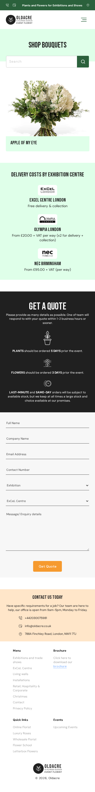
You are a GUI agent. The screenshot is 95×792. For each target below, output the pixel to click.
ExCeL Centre (22, 668)
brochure (60, 666)
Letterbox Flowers (25, 751)
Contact (18, 702)
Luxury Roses (22, 733)
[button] (83, 19)
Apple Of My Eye (23, 142)
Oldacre (54, 778)
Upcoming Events (65, 727)
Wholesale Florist (25, 739)
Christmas (20, 696)
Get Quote (48, 566)
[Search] (83, 62)
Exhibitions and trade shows (28, 660)
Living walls (20, 674)
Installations (21, 680)
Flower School (22, 745)
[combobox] (47, 62)
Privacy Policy (22, 708)
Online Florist (22, 727)
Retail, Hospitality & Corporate (26, 688)
